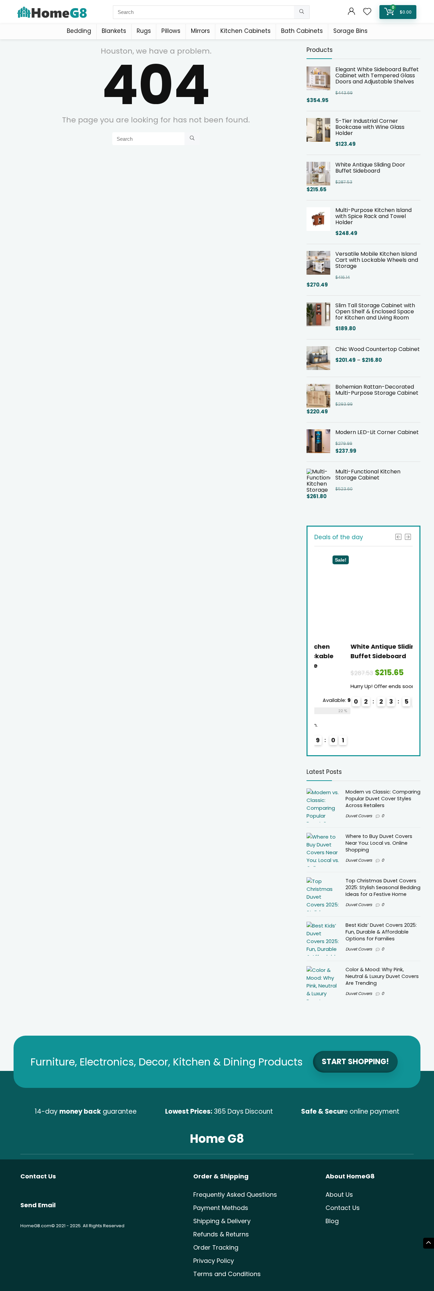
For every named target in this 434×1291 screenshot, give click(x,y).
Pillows (170, 31)
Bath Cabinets (302, 31)
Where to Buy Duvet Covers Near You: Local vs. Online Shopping (379, 843)
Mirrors (200, 31)
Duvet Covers (359, 816)
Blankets (114, 31)
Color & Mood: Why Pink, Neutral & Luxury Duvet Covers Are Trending (382, 976)
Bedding (79, 31)
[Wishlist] (367, 12)
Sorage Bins (350, 31)
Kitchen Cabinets (245, 31)
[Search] (301, 12)
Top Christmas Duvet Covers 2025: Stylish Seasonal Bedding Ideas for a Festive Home (383, 887)
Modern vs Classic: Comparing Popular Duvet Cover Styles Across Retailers (383, 798)
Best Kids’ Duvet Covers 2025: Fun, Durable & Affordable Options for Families (381, 932)
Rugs (144, 31)
